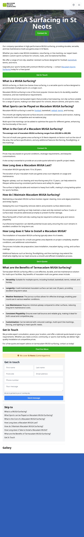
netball (54, 110)
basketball (72, 60)
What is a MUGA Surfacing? (15, 411)
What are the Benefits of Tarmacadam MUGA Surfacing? (27, 433)
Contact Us (42, 33)
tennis (60, 110)
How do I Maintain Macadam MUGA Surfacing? (23, 426)
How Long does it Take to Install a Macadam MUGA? (25, 430)
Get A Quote (42, 261)
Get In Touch (42, 75)
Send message (34, 398)
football (38, 110)
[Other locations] (73, 5)
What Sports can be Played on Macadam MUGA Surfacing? (28, 415)
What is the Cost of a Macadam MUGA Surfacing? (24, 419)
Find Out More (42, 349)
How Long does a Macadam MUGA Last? (21, 422)
